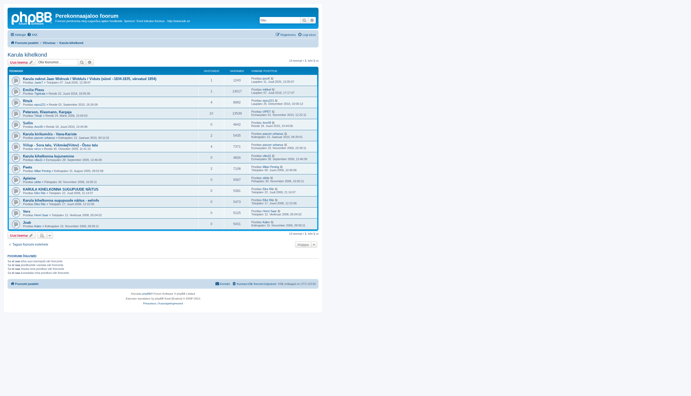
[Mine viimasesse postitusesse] (272, 78)
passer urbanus (44, 137)
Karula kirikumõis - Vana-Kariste (50, 134)
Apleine (29, 178)
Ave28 (38, 126)
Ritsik (27, 101)
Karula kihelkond (27, 55)
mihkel (267, 89)
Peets (27, 167)
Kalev (38, 226)
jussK (266, 78)
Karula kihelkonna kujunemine (48, 156)
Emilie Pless (33, 90)
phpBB (146, 293)
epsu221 (40, 104)
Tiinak (38, 115)
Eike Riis (40, 193)
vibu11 (38, 159)
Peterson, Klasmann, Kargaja (47, 112)
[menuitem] (32, 35)
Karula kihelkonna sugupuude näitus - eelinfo (61, 200)
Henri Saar (41, 215)
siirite (37, 182)
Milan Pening (42, 171)
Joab (27, 223)
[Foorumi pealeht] (32, 17)
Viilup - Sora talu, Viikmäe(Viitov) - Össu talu (60, 145)
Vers (26, 211)
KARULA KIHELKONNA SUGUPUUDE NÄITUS (61, 189)
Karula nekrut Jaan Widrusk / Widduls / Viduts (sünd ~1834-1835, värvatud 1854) (89, 79)
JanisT (38, 82)
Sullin (28, 123)
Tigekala (39, 93)
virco (37, 148)
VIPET (267, 111)
